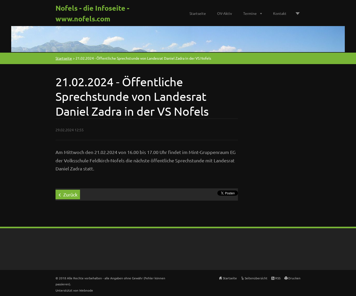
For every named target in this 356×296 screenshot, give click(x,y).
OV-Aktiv (224, 13)
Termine (250, 13)
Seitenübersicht (256, 278)
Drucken (294, 278)
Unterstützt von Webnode (74, 290)
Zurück (70, 194)
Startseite (197, 13)
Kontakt (279, 13)
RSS (277, 278)
